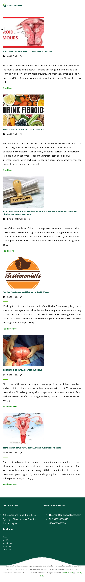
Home (5, 537)
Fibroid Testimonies (16, 218)
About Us (6, 540)
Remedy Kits (7, 543)
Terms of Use (67, 572)
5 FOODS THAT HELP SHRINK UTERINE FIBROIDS (23, 129)
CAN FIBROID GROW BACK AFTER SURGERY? (22, 370)
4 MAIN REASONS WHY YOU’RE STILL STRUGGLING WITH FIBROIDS (32, 448)
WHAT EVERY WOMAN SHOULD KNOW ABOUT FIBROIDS (27, 51)
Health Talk (11, 56)
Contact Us (7, 549)
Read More (8, 88)
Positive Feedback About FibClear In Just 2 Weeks (26, 292)
